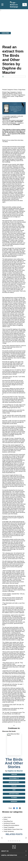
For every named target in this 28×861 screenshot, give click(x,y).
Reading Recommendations (11, 825)
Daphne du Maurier (7, 93)
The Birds (14, 95)
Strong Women (6, 95)
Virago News (21, 89)
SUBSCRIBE (5, 33)
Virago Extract (21, 95)
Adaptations (13, 92)
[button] (2, 838)
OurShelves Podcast (9, 823)
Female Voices (18, 93)
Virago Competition (9, 827)
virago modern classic (8, 96)
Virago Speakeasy (9, 831)
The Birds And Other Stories (14, 763)
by (6, 771)
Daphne (19, 92)
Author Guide (7, 817)
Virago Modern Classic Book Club (13, 829)
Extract (16, 89)
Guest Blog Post (8, 821)
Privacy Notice (3, 27)
